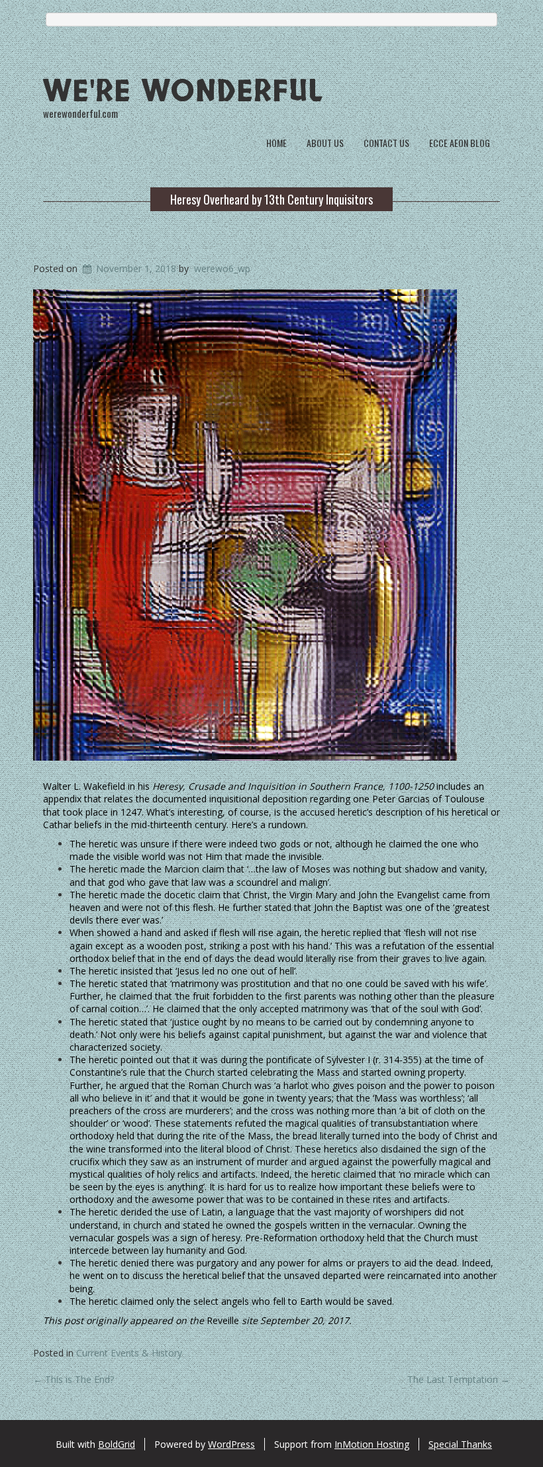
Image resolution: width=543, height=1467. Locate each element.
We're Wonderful (183, 91)
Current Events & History (129, 1353)
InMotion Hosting (371, 1444)
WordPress (231, 1444)
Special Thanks (460, 1444)
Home (276, 143)
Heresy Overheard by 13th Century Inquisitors (271, 199)
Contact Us (386, 143)
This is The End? (73, 1379)
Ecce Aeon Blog (459, 143)
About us (325, 143)
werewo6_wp (222, 268)
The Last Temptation (458, 1379)
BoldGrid (116, 1444)
